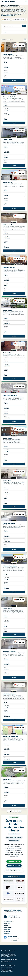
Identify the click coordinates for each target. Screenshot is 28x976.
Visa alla (15, 940)
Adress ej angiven (8, 921)
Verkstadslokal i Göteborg (7, 969)
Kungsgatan (7, 923)
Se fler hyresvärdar (14, 876)
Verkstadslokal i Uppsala (7, 971)
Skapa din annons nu (14, 861)
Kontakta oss (4, 962)
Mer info (14, 80)
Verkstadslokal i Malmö (6, 970)
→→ (20, 811)
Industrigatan (7, 929)
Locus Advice (7, 933)
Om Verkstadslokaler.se (6, 961)
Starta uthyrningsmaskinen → (14, 870)
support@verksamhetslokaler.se (8, 955)
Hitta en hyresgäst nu (14, 865)
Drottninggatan (7, 927)
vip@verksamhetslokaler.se (8, 15)
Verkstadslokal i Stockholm (7, 967)
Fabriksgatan (7, 931)
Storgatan (6, 925)
